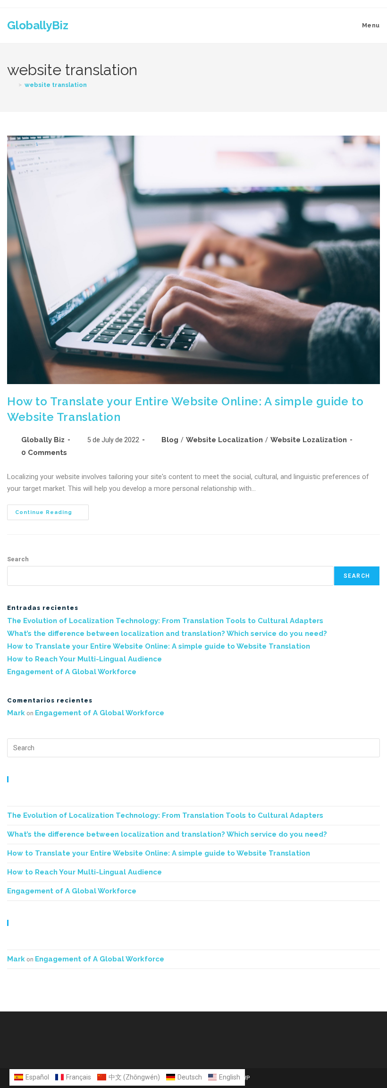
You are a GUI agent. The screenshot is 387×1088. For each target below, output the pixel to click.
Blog (169, 440)
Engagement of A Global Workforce (71, 672)
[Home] (11, 84)
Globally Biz (43, 440)
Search (18, 559)
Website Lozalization (308, 440)
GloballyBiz (37, 25)
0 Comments (44, 452)
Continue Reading (52, 510)
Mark (16, 713)
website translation (56, 84)
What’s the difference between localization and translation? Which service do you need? (167, 633)
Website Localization (224, 440)
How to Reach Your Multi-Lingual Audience (84, 659)
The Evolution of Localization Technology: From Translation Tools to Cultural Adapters (165, 621)
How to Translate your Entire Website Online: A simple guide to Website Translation (158, 646)
